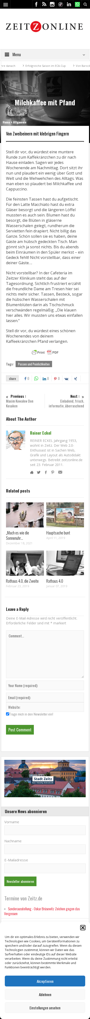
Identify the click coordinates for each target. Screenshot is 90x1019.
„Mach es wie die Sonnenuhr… (17, 535)
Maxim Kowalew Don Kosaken (19, 401)
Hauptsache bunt (58, 533)
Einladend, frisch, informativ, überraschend (66, 401)
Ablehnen (45, 994)
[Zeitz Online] (45, 26)
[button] (82, 927)
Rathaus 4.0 (54, 581)
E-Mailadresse (16, 859)
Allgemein (19, 122)
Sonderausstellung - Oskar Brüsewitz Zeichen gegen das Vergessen (42, 911)
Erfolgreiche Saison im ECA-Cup (36, 65)
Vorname (11, 821)
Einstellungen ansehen (45, 1007)
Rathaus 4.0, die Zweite (22, 581)
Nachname (13, 840)
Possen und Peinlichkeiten (34, 364)
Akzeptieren (45, 981)
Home (6, 122)
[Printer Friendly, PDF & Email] (45, 352)
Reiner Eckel (40, 433)
